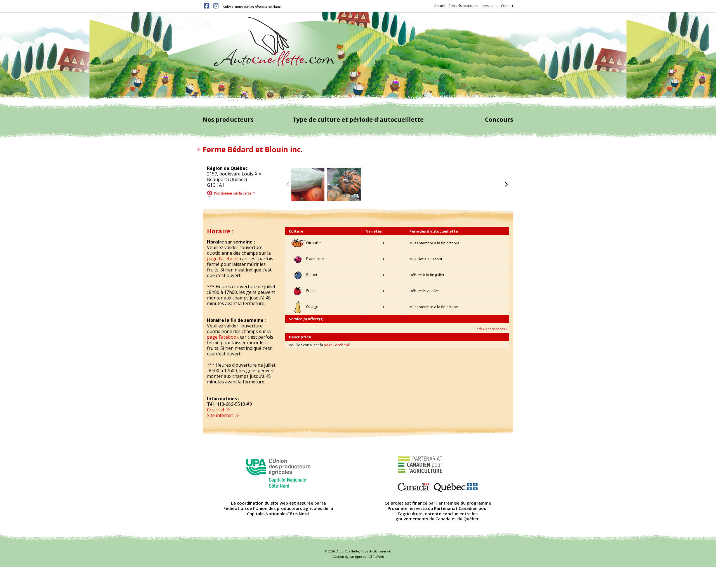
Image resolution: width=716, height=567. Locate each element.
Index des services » (491, 329)
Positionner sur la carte (233, 193)
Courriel (216, 410)
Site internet (220, 415)
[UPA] (278, 473)
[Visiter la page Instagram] (216, 6)
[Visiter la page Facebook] (207, 6)
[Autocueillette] (274, 41)
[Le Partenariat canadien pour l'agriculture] (438, 473)
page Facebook (223, 259)
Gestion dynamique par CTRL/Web (358, 556)
